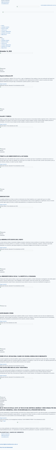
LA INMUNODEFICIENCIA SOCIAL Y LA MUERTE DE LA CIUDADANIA (18, 276)
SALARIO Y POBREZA (5, 116)
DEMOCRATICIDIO (4, 196)
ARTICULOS (4, 30)
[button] (28, 37)
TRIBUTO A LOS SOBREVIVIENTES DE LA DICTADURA (14, 156)
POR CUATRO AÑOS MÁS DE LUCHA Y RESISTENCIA (14, 367)
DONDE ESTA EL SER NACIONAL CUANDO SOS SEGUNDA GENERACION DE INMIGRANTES (23, 356)
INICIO (2, 25)
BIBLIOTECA (4, 34)
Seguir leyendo (3, 83)
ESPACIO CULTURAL (5, 33)
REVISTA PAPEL (4, 28)
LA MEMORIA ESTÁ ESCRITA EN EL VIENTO (11, 239)
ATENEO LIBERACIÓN (6, 31)
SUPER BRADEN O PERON (6, 313)
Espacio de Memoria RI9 (6, 76)
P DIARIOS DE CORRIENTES (12, 432)
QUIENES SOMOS (5, 27)
